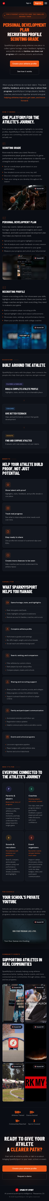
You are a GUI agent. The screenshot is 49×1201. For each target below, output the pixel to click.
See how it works (24, 71)
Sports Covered (34, 1124)
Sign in (28, 3)
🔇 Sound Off (39, 189)
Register (38, 3)
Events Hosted (32, 1115)
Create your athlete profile (24, 64)
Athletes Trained (18, 1115)
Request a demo (24, 1176)
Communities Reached (17, 1124)
